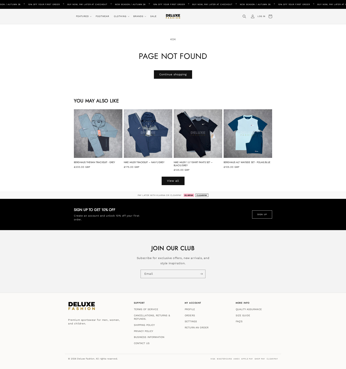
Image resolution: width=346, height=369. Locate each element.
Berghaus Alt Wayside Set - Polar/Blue (247, 162)
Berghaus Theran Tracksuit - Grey (94, 162)
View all (173, 180)
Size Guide (243, 315)
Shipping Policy (144, 324)
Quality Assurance (249, 309)
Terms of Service (146, 309)
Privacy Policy (143, 330)
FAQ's (239, 321)
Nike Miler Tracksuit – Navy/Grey (144, 162)
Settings (191, 321)
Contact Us (142, 343)
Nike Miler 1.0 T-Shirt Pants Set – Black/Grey (193, 164)
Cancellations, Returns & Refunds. (152, 317)
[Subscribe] (201, 274)
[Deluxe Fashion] (81, 307)
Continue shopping (173, 74)
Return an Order (197, 327)
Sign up (262, 214)
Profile (190, 309)
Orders (190, 315)
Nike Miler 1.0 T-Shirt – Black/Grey (42, 347)
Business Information (149, 337)
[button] (83, 16)
